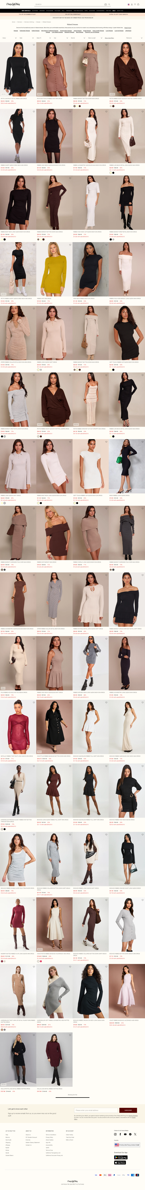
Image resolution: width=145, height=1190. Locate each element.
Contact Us (28, 1145)
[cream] (77, 106)
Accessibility (49, 1145)
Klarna (7, 1150)
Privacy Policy (49, 1137)
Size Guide (8, 1140)
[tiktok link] (130, 1134)
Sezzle (7, 1153)
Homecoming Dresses (66, 30)
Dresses (38, 22)
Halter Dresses (35, 30)
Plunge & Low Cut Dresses (92, 32)
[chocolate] (80, 106)
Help (7, 1134)
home (13, 22)
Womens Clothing (29, 22)
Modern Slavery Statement (33, 1142)
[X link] (135, 1134)
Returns (8, 1137)
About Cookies (49, 1140)
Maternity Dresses (69, 32)
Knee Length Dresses (98, 30)
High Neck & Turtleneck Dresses (49, 30)
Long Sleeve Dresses (57, 32)
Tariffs (47, 1147)
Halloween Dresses (25, 30)
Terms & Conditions (51, 1134)
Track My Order (70, 1137)
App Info (48, 1142)
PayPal (7, 1147)
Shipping (8, 1142)
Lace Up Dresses (119, 30)
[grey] (113, 239)
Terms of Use (49, 1150)
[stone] (2, 829)
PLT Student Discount (31, 1137)
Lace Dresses (109, 30)
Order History (69, 1134)
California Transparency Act (53, 1153)
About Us (28, 1134)
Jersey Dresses (78, 30)
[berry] (2, 961)
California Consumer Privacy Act (54, 1155)
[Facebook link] (120, 1134)
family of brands (133, 1115)
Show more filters (109, 38)
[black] (113, 173)
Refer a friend (69, 1140)
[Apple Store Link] (121, 1163)
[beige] (111, 106)
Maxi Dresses (79, 32)
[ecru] (4, 961)
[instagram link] (115, 1134)
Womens (19, 22)
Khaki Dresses (87, 30)
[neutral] (2, 1030)
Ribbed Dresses (46, 22)
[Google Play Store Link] (121, 1157)
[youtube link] (125, 1134)
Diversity (28, 1140)
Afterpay (8, 1145)
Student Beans (9, 1155)
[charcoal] (4, 570)
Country (116, 1140)
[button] (128, 4)
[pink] (41, 961)
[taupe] (74, 106)
